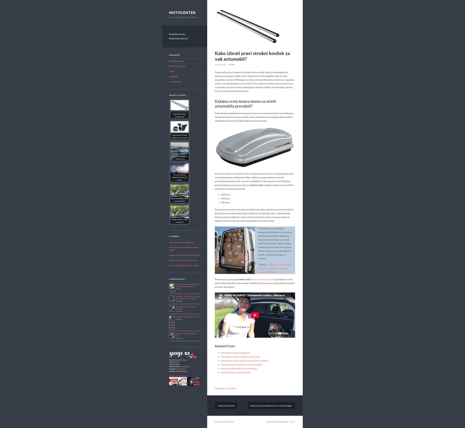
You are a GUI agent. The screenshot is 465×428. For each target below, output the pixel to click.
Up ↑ (293, 422)
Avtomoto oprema (177, 34)
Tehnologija (173, 76)
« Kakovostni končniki (226, 406)
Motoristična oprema (178, 38)
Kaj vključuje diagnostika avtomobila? (187, 317)
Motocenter (182, 13)
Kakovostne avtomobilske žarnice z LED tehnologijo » (271, 406)
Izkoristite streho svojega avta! (181, 242)
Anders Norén (282, 422)
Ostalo (171, 71)
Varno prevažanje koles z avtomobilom (184, 255)
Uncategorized (175, 81)
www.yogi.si (185, 366)
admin (231, 65)
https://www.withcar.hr (263, 279)
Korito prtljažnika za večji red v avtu (183, 260)
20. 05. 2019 (220, 65)
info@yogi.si (181, 369)
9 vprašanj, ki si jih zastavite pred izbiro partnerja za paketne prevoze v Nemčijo (188, 286)
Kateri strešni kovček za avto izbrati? (184, 265)
